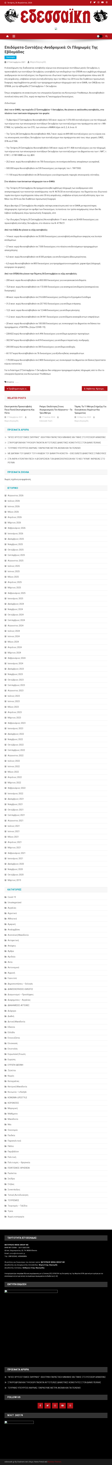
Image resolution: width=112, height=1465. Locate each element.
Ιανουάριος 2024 (15, 663)
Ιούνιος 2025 (14, 571)
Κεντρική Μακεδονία (17, 1086)
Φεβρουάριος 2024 (17, 658)
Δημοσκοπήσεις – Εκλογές (20, 984)
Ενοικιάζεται (14, 1038)
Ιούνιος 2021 (14, 831)
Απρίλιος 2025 (15, 582)
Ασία (10, 962)
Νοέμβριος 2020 (15, 869)
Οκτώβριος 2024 (16, 614)
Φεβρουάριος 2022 (17, 788)
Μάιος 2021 (13, 837)
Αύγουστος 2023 (15, 690)
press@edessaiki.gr (17, 1253)
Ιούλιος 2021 (14, 826)
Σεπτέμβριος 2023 (16, 685)
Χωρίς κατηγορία (16, 1216)
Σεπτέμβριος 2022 (16, 750)
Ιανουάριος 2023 (15, 728)
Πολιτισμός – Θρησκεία (19, 1162)
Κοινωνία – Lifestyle (17, 1092)
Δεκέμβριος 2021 (16, 799)
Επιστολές (13, 1049)
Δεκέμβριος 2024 (16, 604)
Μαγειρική (13, 1108)
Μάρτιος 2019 (14, 880)
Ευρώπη (11, 1059)
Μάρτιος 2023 (14, 717)
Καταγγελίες (13, 1081)
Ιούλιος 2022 (14, 761)
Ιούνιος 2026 (14, 506)
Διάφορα (12, 1011)
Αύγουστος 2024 (15, 625)
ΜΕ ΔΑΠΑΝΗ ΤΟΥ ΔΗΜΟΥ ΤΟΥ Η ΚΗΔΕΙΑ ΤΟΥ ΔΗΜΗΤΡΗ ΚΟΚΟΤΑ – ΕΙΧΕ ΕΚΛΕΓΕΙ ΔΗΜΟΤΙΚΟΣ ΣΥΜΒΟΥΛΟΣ (57, 453)
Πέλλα (11, 1146)
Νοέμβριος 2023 (15, 674)
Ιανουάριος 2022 (15, 793)
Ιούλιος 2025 (14, 566)
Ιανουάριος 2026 (15, 533)
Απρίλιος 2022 (15, 777)
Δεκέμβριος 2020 (16, 864)
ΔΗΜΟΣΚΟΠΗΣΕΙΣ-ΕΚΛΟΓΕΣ (20, 989)
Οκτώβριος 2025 (16, 550)
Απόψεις (12, 946)
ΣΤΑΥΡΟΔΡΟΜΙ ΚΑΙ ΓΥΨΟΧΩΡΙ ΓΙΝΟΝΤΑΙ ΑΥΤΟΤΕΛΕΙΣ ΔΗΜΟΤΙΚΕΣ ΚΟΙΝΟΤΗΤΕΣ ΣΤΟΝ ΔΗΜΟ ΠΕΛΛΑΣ (54, 442)
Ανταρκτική (13, 940)
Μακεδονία (13, 1119)
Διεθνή (11, 1016)
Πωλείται (12, 1173)
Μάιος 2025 (13, 577)
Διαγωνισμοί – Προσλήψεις (21, 994)
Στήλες (11, 1184)
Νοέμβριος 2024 (15, 609)
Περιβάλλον (13, 1151)
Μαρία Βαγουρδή (38, 62)
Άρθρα (11, 951)
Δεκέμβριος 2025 (16, 539)
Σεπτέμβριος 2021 (16, 815)
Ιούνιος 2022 (14, 766)
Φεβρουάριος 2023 (17, 723)
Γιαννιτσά (12, 978)
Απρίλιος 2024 (15, 647)
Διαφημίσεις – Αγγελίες (19, 1000)
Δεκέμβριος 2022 (16, 734)
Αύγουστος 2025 (15, 560)
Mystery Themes (54, 1462)
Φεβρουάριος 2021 (17, 853)
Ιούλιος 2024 (14, 631)
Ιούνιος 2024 (14, 636)
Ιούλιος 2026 (14, 501)
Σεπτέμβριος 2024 (16, 620)
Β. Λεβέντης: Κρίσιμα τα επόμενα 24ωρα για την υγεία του (96, 389)
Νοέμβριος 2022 (15, 739)
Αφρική (11, 973)
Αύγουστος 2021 (15, 820)
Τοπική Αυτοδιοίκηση (18, 1195)
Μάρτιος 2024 (14, 653)
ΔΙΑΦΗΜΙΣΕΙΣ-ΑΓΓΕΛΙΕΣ (18, 1005)
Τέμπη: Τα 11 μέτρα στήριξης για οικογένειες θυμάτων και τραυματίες (90, 409)
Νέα (9, 1124)
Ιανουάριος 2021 (15, 858)
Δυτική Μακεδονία (16, 1021)
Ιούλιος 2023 (14, 696)
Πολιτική (12, 1157)
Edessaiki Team (46, 421)
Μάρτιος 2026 (14, 522)
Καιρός (11, 1076)
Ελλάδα (11, 1032)
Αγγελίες (12, 908)
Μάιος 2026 (13, 512)
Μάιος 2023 (13, 707)
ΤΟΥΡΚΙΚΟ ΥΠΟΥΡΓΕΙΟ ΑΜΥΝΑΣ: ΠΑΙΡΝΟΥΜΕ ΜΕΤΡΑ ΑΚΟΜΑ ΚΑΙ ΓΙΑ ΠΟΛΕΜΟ (44, 448)
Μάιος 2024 (13, 642)
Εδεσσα (11, 1027)
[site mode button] (100, 36)
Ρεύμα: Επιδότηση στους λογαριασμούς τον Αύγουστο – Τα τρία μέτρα (56, 409)
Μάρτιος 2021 (14, 847)
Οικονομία (10, 57)
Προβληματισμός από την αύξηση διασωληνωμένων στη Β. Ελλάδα (19, 389)
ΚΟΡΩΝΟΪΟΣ (13, 1103)
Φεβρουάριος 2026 (17, 528)
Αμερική (12, 924)
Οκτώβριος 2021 (16, 810)
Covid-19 (12, 897)
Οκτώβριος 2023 (16, 680)
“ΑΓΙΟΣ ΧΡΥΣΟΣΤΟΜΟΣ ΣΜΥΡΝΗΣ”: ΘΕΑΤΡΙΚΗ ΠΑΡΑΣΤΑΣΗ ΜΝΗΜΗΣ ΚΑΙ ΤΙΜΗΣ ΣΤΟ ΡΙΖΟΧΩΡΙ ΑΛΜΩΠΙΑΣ (57, 437)
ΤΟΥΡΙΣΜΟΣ (13, 1200)
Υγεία (10, 1211)
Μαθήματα (13, 1114)
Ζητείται (12, 1070)
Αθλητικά (12, 918)
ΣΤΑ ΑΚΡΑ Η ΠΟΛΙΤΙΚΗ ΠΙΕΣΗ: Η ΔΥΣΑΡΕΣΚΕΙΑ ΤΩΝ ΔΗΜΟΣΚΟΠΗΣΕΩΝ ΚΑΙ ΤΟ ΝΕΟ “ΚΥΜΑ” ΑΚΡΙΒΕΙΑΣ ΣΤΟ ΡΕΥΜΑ (56, 461)
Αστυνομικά (13, 967)
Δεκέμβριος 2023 (16, 669)
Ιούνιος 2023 (14, 701)
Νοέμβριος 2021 (15, 804)
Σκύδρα (11, 1178)
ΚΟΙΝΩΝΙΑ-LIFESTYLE (17, 1097)
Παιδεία (11, 1135)
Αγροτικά (12, 913)
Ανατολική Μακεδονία (18, 935)
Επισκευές (13, 1043)
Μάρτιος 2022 (14, 782)
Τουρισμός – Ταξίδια (17, 1206)
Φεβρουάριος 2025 (17, 593)
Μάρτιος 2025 (14, 587)
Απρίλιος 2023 (15, 712)
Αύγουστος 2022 (15, 755)
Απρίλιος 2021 (15, 842)
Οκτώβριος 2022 (16, 745)
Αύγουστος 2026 (15, 495)
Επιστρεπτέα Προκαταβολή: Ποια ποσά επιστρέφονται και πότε (20, 409)
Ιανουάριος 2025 (15, 598)
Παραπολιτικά (14, 1141)
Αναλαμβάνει (14, 929)
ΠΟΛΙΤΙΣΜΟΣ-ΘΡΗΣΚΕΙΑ (19, 1168)
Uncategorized (14, 902)
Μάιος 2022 (13, 772)
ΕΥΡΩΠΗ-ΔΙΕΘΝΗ (15, 1065)
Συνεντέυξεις (14, 1189)
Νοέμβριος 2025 (15, 544)
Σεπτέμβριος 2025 (16, 555)
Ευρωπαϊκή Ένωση (17, 1054)
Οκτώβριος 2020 (16, 874)
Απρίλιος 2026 (15, 517)
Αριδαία (11, 956)
